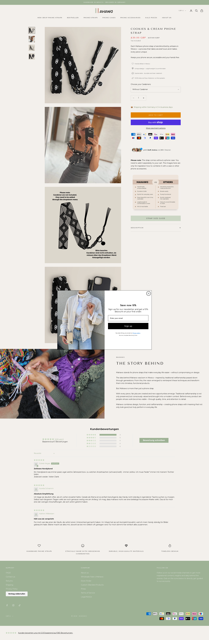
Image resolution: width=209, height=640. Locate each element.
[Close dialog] (148, 293)
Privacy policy (136, 333)
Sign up (128, 326)
